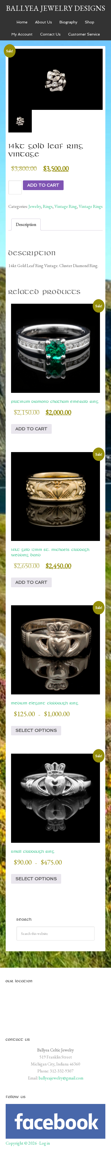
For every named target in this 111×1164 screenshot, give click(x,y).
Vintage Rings (91, 206)
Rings (48, 206)
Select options (36, 730)
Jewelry (35, 206)
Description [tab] (26, 224)
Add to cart (43, 185)
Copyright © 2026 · (22, 1143)
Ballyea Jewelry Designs (55, 8)
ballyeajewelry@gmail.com (61, 1078)
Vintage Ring (65, 206)
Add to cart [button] (31, 428)
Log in (44, 1143)
